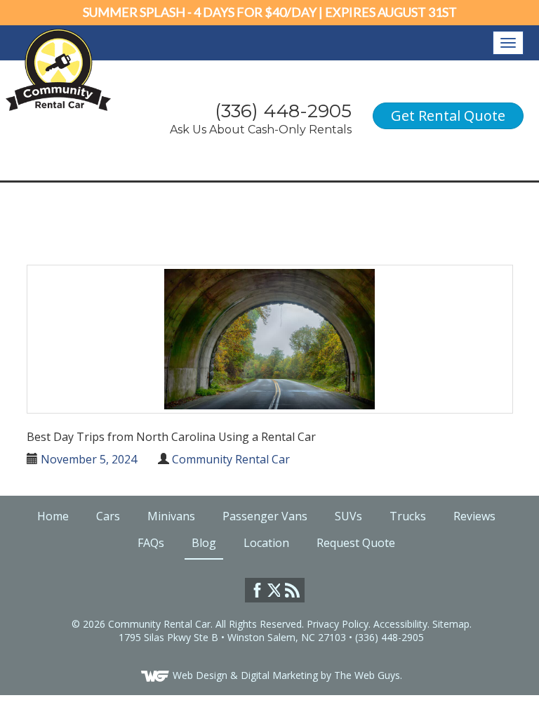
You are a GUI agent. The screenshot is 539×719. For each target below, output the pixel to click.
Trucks (408, 516)
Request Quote (356, 542)
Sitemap (451, 624)
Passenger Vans (264, 516)
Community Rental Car (231, 459)
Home (53, 516)
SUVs (348, 516)
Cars (108, 516)
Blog (204, 542)
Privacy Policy (337, 624)
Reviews (474, 516)
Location (266, 542)
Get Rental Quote (448, 115)
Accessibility (400, 624)
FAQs (151, 542)
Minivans (171, 516)
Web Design (200, 675)
